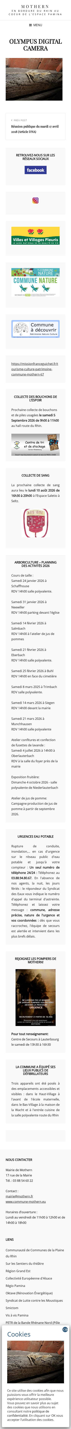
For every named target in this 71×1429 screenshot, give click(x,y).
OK (65, 1329)
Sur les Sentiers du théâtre (25, 1264)
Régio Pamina (15, 1286)
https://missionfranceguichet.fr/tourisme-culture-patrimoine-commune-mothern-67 (34, 369)
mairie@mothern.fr (19, 1196)
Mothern (35, 6)
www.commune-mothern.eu (26, 1202)
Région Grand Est (18, 1271)
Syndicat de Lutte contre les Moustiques (34, 1300)
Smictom (12, 1308)
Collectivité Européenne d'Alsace (29, 1278)
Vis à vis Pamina (17, 1315)
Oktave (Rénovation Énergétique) (29, 1293)
